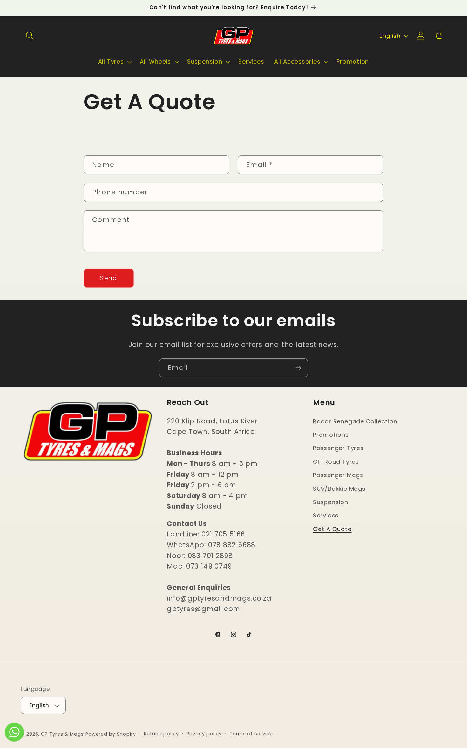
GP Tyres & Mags (62, 734)
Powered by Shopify (110, 734)
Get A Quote (332, 529)
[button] (30, 36)
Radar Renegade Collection (355, 421)
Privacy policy (204, 734)
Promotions (331, 435)
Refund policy (161, 734)
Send (108, 278)
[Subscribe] (298, 368)
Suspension (330, 502)
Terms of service (251, 734)
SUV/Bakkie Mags (339, 489)
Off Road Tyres (336, 462)
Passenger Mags (338, 475)
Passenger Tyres (338, 448)
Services (326, 515)
